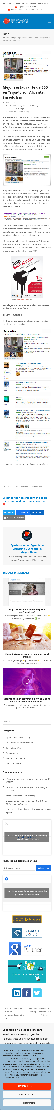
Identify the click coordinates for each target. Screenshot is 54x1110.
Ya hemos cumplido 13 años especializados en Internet (38, 1012)
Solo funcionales (27, 1094)
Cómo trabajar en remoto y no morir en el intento (27, 655)
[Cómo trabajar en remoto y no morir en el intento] (27, 636)
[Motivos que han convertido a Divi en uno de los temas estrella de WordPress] (27, 681)
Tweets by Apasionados (27, 837)
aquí (41, 1072)
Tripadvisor (37, 486)
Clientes (7, 486)
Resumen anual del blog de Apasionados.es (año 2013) (13, 1013)
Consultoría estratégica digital (19, 742)
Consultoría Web (13, 748)
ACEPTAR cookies (27, 1086)
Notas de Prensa (13, 763)
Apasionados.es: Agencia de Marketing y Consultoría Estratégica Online (27, 549)
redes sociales (21, 486)
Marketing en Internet (16, 758)
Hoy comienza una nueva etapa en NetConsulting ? (27, 611)
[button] (49, 21)
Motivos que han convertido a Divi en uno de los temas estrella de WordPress (27, 700)
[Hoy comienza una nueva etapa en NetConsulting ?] (27, 591)
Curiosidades (12, 753)
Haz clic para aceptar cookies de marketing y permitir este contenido (27, 837)
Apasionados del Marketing (17, 111)
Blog (13, 37)
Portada (6, 37)
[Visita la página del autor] (27, 535)
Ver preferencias (27, 1103)
